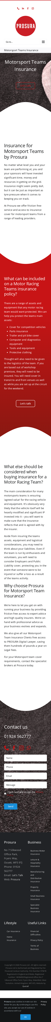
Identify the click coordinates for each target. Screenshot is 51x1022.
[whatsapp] (29, 747)
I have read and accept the (25, 794)
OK (25, 1017)
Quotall (25, 986)
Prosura (15, 879)
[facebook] (14, 747)
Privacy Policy (44, 1003)
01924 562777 (25, 4)
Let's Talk (17, 875)
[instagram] (21, 747)
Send (10, 806)
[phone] (6, 747)
